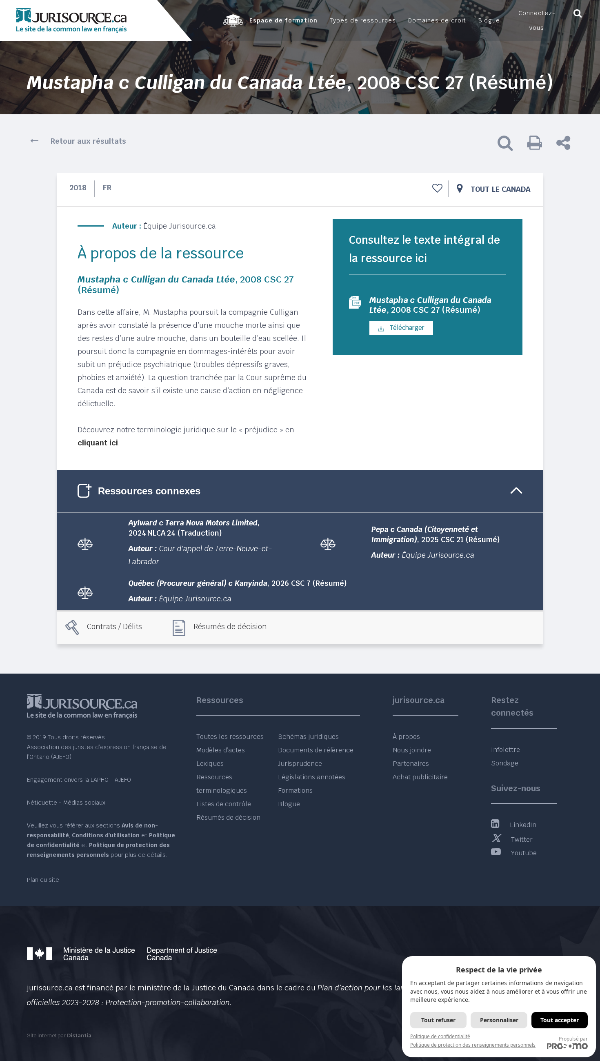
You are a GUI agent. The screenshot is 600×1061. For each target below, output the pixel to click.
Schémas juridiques (308, 736)
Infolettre (505, 749)
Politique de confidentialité (440, 1036)
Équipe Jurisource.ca (179, 226)
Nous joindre (412, 750)
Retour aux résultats (88, 141)
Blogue (289, 804)
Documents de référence (315, 750)
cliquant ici (98, 442)
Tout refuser (438, 1020)
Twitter (522, 839)
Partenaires (411, 763)
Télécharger (406, 327)
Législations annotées (311, 777)
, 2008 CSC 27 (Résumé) (430, 305)
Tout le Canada (501, 189)
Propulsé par (573, 1038)
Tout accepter (559, 1020)
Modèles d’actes (220, 750)
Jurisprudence (300, 763)
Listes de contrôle (223, 804)
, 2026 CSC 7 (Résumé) (238, 583)
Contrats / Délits (114, 626)
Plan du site (43, 879)
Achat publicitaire (420, 777)
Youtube (524, 853)
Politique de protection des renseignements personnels (473, 1044)
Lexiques (210, 763)
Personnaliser (499, 1020)
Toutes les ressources (230, 736)
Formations (295, 790)
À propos (406, 736)
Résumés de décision (230, 626)
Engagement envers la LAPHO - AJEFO (79, 779)
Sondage (504, 763)
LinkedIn (523, 825)
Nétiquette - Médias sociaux (66, 802)
